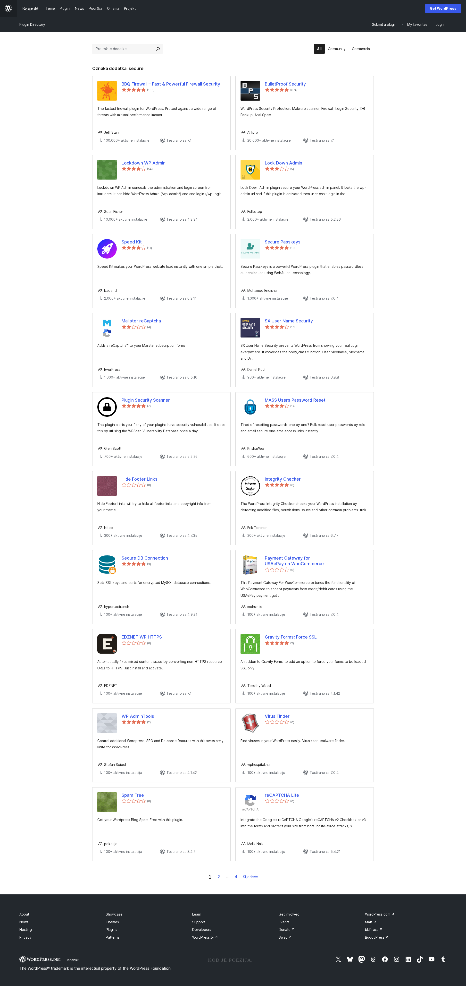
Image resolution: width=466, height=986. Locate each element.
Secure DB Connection (145, 558)
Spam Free (133, 795)
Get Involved (289, 914)
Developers (201, 929)
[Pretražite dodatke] (158, 49)
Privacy (25, 937)
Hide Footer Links (140, 479)
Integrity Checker (283, 479)
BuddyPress (377, 937)
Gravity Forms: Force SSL (291, 637)
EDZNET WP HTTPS (142, 637)
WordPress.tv (205, 937)
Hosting (25, 929)
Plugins (111, 929)
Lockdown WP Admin (144, 162)
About (24, 914)
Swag (285, 937)
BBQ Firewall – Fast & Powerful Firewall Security (171, 83)
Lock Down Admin (283, 162)
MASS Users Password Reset (295, 400)
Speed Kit (132, 241)
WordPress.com (379, 914)
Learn (196, 914)
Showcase (114, 914)
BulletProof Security (285, 83)
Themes (112, 922)
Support (198, 922)
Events (284, 922)
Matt (370, 922)
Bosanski (72, 960)
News (23, 922)
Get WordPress (443, 8)
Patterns (112, 937)
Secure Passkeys (282, 241)
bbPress (374, 929)
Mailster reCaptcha (141, 320)
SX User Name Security (289, 320)
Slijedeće (250, 877)
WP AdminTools (138, 716)
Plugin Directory (32, 24)
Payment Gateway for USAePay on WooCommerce (294, 560)
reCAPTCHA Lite (282, 795)
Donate (287, 929)
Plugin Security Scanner (146, 400)
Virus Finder (277, 716)
